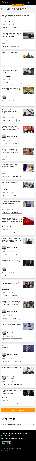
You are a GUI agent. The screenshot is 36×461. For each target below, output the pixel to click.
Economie (5, 82)
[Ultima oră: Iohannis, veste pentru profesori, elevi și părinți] (28, 284)
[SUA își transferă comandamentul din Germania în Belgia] (28, 370)
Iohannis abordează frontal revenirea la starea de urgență (11, 261)
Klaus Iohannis (15, 143)
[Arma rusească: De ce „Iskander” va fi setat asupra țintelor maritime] (28, 112)
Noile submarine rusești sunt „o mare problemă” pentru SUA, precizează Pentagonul (11, 34)
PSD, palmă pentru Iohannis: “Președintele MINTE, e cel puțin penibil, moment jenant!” (11, 128)
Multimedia (14, 63)
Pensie (14, 318)
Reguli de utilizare (15, 433)
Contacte (24, 433)
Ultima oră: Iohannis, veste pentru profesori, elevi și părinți (12, 282)
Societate (15, 27)
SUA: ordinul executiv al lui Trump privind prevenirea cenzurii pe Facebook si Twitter (12, 392)
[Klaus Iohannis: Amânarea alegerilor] (28, 348)
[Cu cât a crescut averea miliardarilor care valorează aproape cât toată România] (28, 71)
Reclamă (3, 436)
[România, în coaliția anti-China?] (28, 326)
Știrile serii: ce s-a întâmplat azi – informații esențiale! (12, 202)
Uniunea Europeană (19, 232)
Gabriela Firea (15, 176)
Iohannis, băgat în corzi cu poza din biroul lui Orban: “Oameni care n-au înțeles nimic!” (12, 240)
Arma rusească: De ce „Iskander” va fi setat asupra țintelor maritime (11, 111)
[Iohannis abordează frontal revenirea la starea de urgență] (28, 263)
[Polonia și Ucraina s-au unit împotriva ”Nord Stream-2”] (28, 55)
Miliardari (15, 82)
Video (4, 63)
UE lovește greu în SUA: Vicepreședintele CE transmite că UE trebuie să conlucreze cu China (12, 219)
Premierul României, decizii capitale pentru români (10, 183)
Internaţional (14, 46)
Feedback (21, 438)
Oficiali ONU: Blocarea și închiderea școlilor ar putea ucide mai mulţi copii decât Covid (12, 150)
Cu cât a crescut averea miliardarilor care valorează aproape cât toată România (10, 70)
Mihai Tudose (15, 104)
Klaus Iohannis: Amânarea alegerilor (9, 346)
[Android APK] (6, 443)
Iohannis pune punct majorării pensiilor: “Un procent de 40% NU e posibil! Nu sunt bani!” (11, 303)
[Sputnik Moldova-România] (5, 3)
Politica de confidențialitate (15, 436)
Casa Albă (16, 403)
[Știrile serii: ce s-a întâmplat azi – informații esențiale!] (28, 204)
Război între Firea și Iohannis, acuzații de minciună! (11, 165)
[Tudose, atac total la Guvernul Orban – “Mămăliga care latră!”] (28, 90)
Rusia (4, 46)
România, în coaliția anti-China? (11, 324)
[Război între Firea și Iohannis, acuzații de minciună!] (28, 168)
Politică (5, 104)
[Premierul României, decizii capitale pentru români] (28, 185)
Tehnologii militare (7, 120)
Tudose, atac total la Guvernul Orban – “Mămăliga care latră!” (11, 89)
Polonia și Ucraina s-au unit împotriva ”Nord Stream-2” (10, 53)
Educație (5, 295)
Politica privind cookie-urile (9, 438)
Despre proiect (5, 433)
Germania (16, 384)
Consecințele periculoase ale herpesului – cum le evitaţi (16, 16)
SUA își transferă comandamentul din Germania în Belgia (12, 368)
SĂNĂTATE (5, 27)
